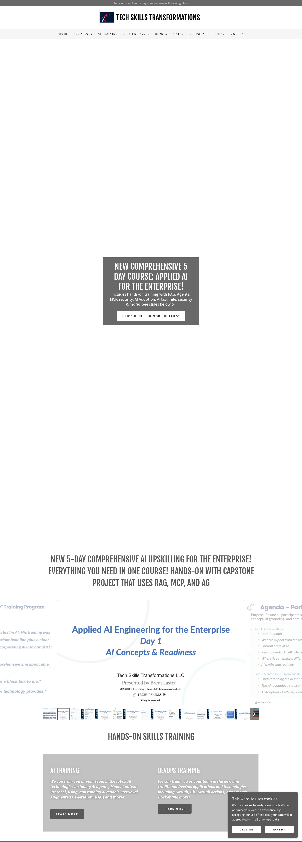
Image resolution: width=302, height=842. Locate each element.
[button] (237, 34)
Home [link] (63, 33)
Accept (279, 829)
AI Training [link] (108, 33)
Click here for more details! (150, 316)
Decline (246, 829)
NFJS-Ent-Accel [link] (136, 33)
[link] (151, 17)
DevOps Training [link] (169, 33)
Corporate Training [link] (207, 33)
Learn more (67, 814)
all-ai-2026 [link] (83, 33)
